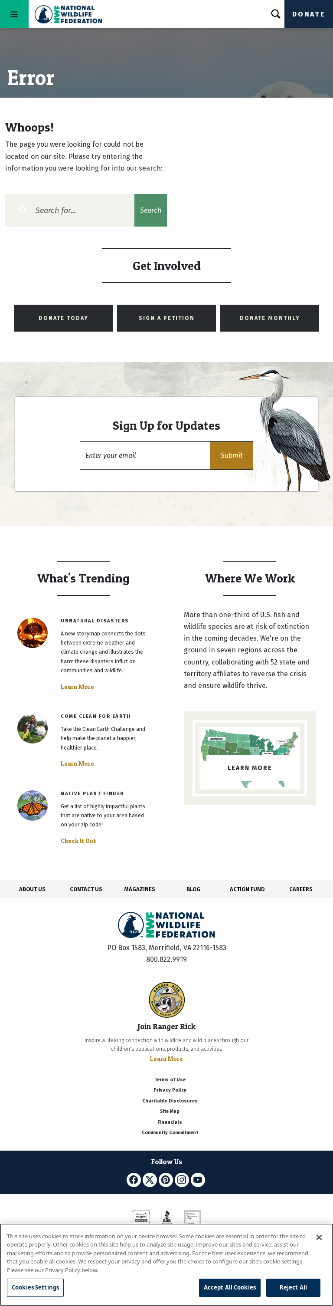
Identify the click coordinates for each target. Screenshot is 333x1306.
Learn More (77, 687)
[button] (231, 455)
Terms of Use (170, 1079)
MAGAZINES (139, 889)
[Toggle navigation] (14, 14)
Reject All (293, 1287)
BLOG (193, 889)
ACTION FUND (247, 889)
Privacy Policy (169, 1090)
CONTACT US (86, 889)
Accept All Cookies (230, 1287)
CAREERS (301, 889)
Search (150, 210)
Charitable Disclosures (170, 1101)
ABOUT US (32, 889)
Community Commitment (170, 1132)
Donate (308, 14)
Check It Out (78, 841)
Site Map (170, 1111)
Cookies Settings (35, 1287)
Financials (169, 1122)
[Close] (319, 1237)
